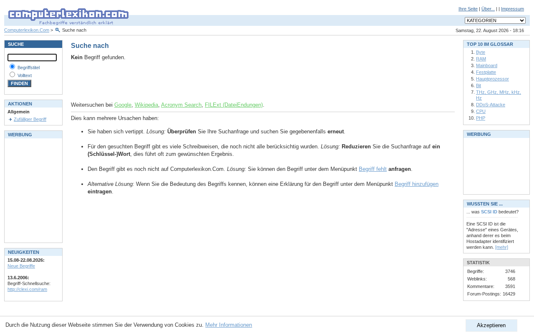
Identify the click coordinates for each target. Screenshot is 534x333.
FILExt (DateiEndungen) (234, 105)
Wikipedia (146, 105)
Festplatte (486, 72)
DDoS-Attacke (490, 104)
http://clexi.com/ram (27, 289)
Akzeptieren (491, 325)
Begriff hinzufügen (416, 184)
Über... (488, 8)
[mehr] (501, 247)
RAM (481, 58)
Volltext (25, 75)
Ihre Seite (468, 8)
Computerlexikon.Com (26, 30)
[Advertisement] (168, 81)
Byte (480, 52)
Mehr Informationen (228, 325)
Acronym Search (181, 105)
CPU (481, 111)
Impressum (512, 8)
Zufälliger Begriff (30, 119)
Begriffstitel (29, 67)
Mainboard (486, 65)
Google (122, 105)
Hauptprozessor (492, 78)
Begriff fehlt (373, 169)
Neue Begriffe (21, 265)
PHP (480, 117)
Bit (478, 85)
